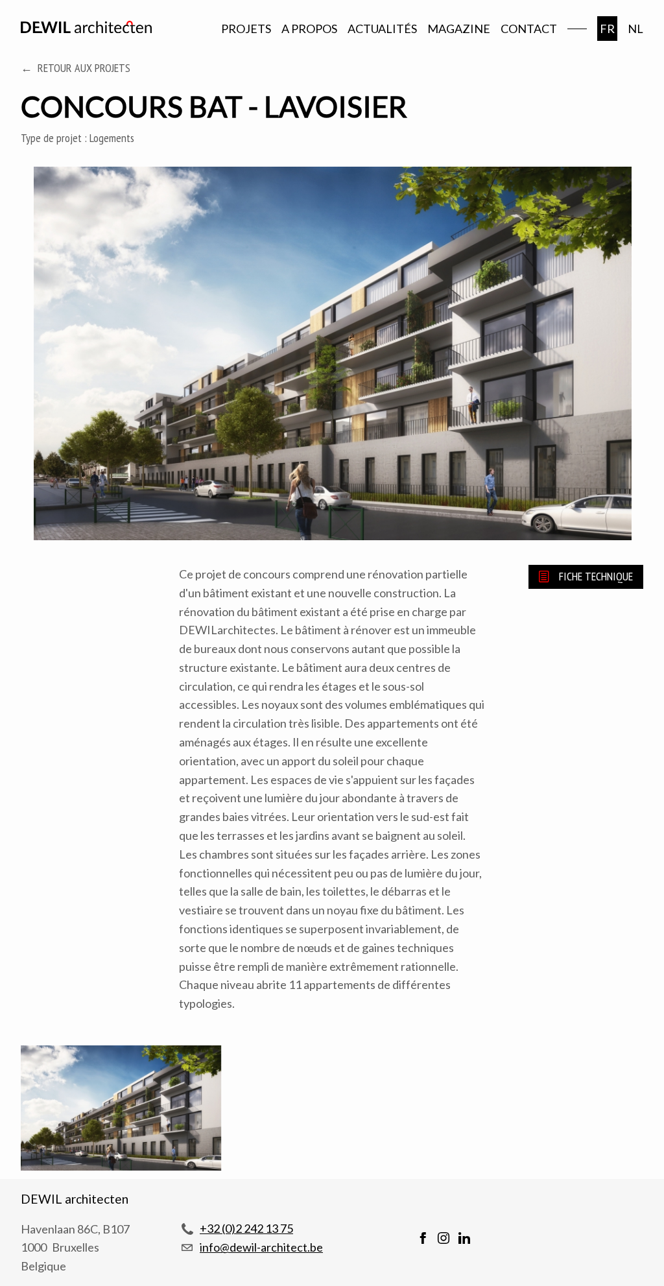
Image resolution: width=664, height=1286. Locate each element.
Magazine (458, 28)
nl (635, 28)
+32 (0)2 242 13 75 (246, 1228)
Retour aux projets (84, 67)
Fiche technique (596, 576)
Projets (246, 28)
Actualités (382, 28)
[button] (121, 1110)
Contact (529, 28)
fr (607, 28)
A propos (309, 28)
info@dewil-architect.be (261, 1247)
